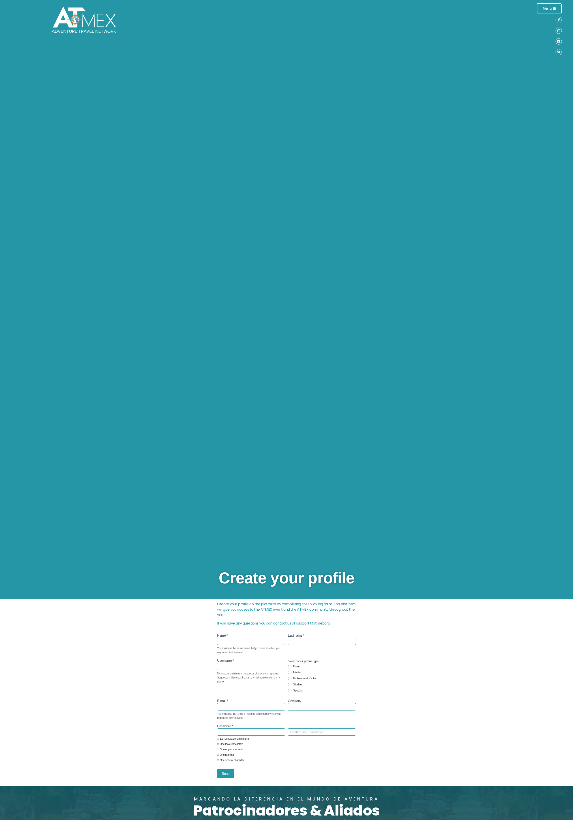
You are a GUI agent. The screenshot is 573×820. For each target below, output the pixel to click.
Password (225, 726)
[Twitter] (559, 52)
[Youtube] (559, 41)
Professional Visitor (304, 678)
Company (294, 701)
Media (296, 672)
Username (225, 660)
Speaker (297, 690)
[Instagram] (559, 31)
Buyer (296, 666)
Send (225, 773)
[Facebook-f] (559, 20)
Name (222, 635)
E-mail (222, 701)
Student (297, 684)
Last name (296, 635)
